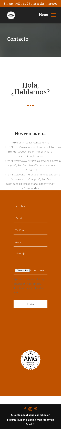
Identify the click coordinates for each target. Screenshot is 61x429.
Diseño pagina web (30, 419)
